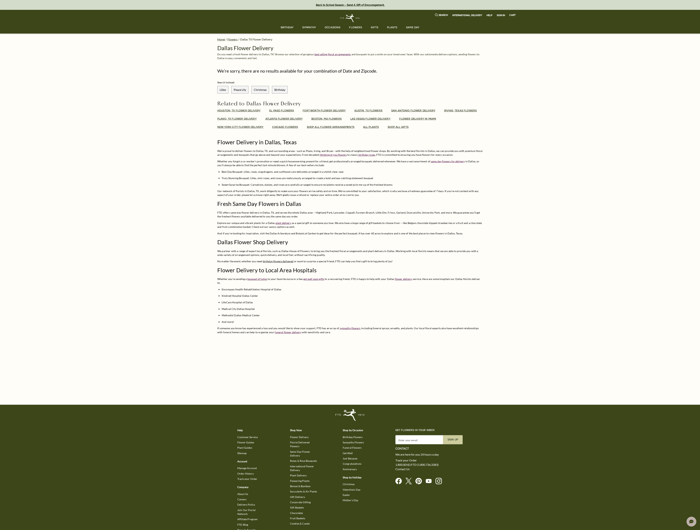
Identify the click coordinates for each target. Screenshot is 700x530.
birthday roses (366, 154)
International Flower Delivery (302, 468)
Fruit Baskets (297, 518)
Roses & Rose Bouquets (303, 460)
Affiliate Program (247, 519)
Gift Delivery (297, 496)
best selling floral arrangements (332, 54)
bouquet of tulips (257, 279)
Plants (392, 27)
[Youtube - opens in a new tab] (430, 481)
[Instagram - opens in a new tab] (440, 481)
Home (221, 39)
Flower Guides (245, 442)
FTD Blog (242, 524)
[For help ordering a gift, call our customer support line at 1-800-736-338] (350, 18)
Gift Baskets (297, 507)
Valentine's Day (351, 489)
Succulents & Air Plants (303, 491)
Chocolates (296, 512)
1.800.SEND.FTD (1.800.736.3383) (417, 464)
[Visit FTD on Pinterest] (420, 481)
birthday (279, 89)
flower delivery (403, 279)
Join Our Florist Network (246, 511)
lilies (223, 89)
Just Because (350, 458)
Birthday (287, 27)
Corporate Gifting (300, 502)
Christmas (349, 484)
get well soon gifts (313, 279)
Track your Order (247, 478)
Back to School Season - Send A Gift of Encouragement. (350, 5)
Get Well (348, 453)
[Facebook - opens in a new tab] (400, 481)
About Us (242, 494)
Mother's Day (350, 500)
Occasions (332, 27)
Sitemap (242, 453)
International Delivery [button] (467, 15)
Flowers (355, 27)
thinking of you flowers (333, 154)
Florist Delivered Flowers (300, 444)
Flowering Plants (300, 480)
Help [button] (490, 15)
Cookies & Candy (300, 523)
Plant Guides (244, 447)
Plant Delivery (298, 475)
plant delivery (283, 223)
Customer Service (247, 437)
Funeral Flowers (352, 447)
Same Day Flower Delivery (300, 453)
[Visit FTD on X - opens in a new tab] (410, 481)
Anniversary (350, 469)
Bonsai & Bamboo (300, 486)
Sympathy (309, 27)
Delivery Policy (246, 504)
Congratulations (352, 463)
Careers (241, 499)
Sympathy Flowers (353, 442)
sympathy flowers (350, 328)
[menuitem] (287, 27)
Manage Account (247, 468)
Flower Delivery (299, 437)
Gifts (374, 27)
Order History (245, 473)
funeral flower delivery (288, 332)
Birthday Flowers (353, 437)
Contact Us (402, 469)
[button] (441, 15)
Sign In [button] (501, 15)
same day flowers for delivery (448, 161)
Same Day (412, 27)
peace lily (240, 89)
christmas (260, 89)
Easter (346, 494)
